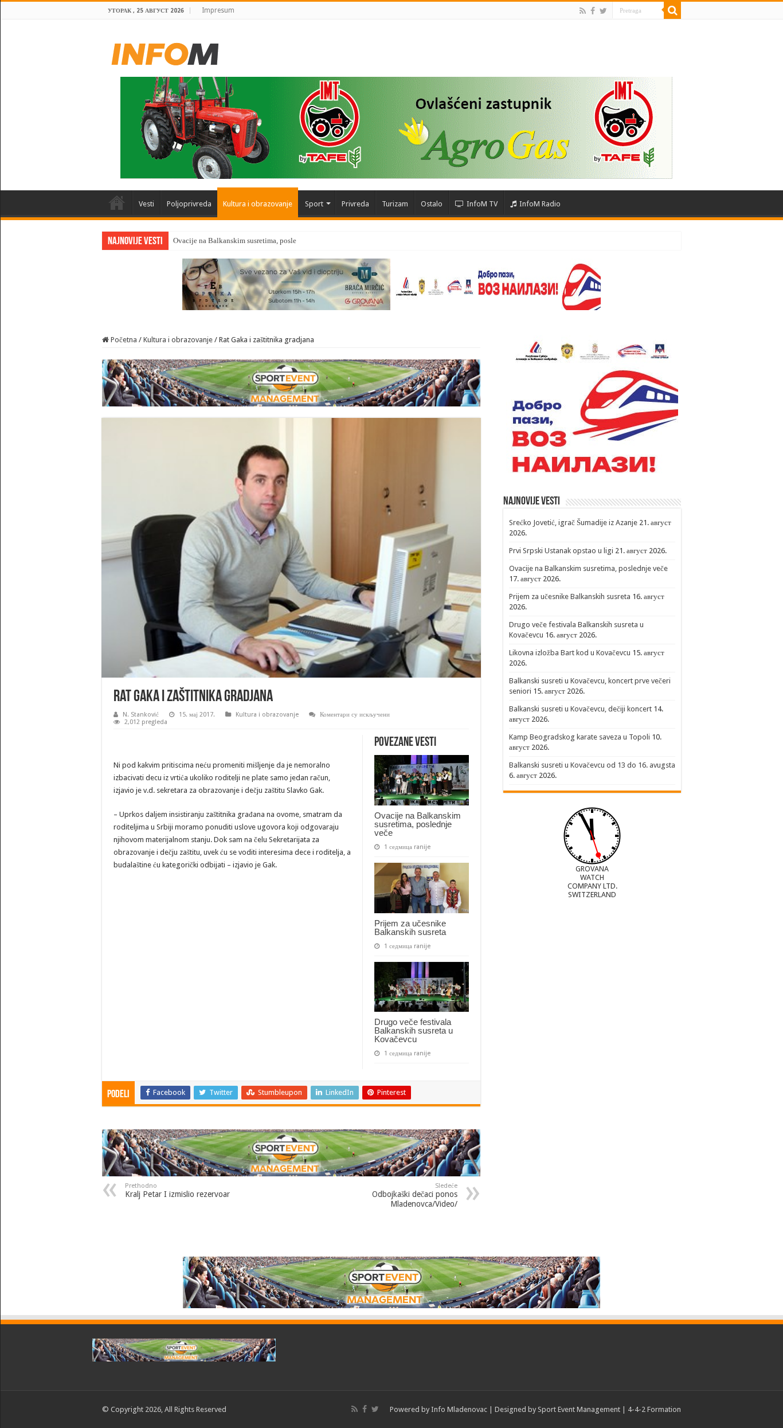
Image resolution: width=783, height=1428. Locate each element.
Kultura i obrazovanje (257, 203)
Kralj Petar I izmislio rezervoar (177, 1190)
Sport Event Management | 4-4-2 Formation (609, 1409)
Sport (314, 203)
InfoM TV (482, 203)
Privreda (355, 203)
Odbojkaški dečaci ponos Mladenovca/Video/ (414, 1195)
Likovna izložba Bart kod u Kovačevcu (570, 652)
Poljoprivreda (189, 203)
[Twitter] (603, 11)
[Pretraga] (672, 10)
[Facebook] (592, 11)
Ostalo (432, 203)
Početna (117, 202)
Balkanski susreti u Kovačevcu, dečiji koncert (580, 709)
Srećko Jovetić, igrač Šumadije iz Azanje (573, 522)
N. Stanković (141, 714)
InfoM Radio (540, 203)
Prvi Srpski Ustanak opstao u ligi (561, 550)
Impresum (218, 10)
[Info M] (165, 51)
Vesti (146, 203)
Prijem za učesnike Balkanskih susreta (410, 927)
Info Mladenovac (459, 1409)
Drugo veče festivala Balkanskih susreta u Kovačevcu (413, 1030)
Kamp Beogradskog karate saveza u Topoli (579, 737)
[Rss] (582, 11)
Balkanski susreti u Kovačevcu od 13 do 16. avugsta (592, 765)
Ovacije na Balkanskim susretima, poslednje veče (249, 240)
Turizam (395, 203)
